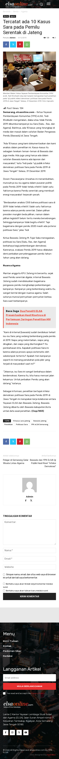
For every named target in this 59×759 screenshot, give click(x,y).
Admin (13, 37)
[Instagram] (12, 732)
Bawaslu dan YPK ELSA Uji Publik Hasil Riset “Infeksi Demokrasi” (43, 463)
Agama (24, 11)
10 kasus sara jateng (21, 421)
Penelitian (8, 424)
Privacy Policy (38, 693)
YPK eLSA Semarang (39, 424)
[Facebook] (6, 44)
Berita (15, 11)
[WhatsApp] (27, 44)
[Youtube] (26, 732)
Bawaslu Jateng (39, 421)
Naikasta (51, 754)
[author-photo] (29, 492)
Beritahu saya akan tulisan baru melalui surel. (27, 591)
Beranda (6, 11)
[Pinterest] (20, 44)
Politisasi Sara (22, 424)
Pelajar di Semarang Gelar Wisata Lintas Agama (15, 462)
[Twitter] (13, 44)
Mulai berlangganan (29, 686)
